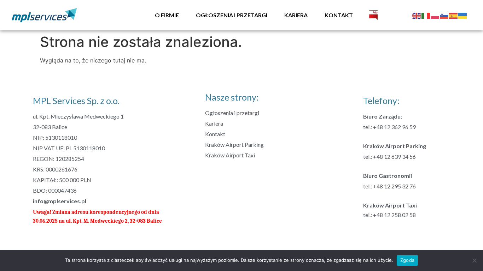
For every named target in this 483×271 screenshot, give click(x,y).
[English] (416, 15)
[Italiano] (426, 15)
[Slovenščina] (444, 15)
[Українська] (462, 15)
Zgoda (407, 260)
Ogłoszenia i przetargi (231, 15)
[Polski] (435, 15)
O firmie (167, 15)
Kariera (296, 15)
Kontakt (339, 15)
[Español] (453, 15)
